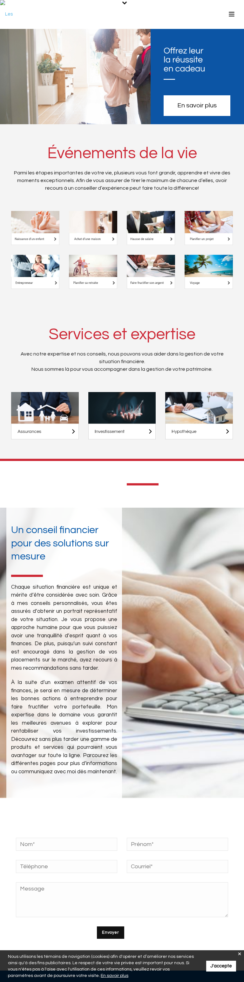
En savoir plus (114, 975)
